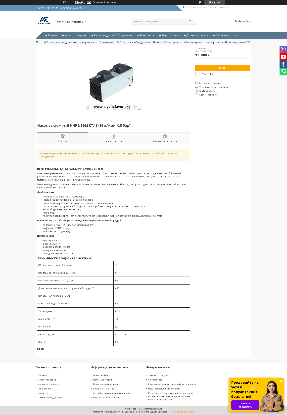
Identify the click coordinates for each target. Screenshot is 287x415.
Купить (222, 67)
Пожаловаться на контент (181, 411)
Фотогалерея (155, 379)
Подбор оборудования (50, 397)
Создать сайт (99, 2)
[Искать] (190, 22)
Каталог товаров (47, 379)
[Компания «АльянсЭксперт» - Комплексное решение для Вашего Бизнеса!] (44, 21)
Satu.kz (158, 408)
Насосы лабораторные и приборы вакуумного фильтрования (188, 42)
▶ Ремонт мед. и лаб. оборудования (112, 35)
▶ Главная (51, 35)
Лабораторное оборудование (134, 42)
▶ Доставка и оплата (196, 35)
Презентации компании (106, 397)
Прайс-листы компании (105, 384)
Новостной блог (101, 375)
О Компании (44, 388)
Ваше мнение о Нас (103, 388)
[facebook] (38, 349)
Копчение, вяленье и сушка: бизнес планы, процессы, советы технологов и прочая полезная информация (171, 396)
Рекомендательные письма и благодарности (172, 384)
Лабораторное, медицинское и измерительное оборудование (79, 42)
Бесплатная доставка (210, 83)
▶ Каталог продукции (74, 35)
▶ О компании (221, 35)
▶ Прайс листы (146, 35)
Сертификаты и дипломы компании (112, 393)
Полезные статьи (102, 379)
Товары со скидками (159, 375)
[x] (42, 349)
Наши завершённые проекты (164, 388)
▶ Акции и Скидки (169, 35)
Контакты (43, 393)
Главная (42, 375)
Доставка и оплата (48, 384)
